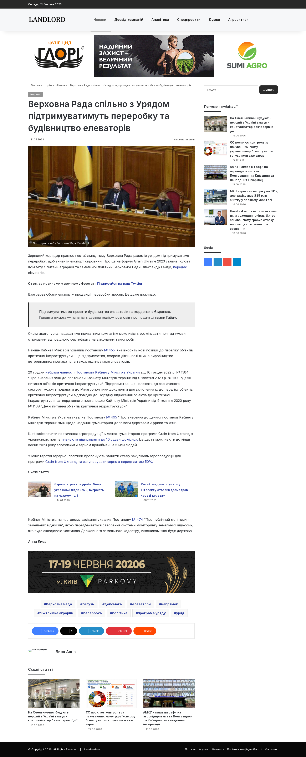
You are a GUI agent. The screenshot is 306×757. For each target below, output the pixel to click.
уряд (180, 613)
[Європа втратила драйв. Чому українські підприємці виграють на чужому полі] (39, 489)
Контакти (271, 749)
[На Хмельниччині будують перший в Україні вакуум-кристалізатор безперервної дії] (54, 693)
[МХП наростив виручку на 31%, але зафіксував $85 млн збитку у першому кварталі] (215, 197)
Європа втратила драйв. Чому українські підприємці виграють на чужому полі (79, 489)
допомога (113, 604)
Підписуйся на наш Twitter (120, 283)
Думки (214, 19)
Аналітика (160, 19)
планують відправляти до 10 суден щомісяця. (100, 439)
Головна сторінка (42, 85)
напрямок (169, 604)
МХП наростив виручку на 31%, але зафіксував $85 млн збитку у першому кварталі (254, 195)
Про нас (190, 749)
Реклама (218, 749)
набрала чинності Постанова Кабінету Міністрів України (92, 372)
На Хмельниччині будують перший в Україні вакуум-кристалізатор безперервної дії (52, 716)
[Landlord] (47, 19)
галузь (88, 604)
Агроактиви (238, 19)
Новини (99, 19)
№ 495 (111, 417)
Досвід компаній (128, 19)
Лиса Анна (65, 652)
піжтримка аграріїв (56, 613)
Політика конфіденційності (244, 749)
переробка (92, 613)
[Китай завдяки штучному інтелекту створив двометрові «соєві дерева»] (126, 489)
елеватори (141, 604)
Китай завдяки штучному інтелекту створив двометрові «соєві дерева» (165, 489)
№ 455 (109, 350)
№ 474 (137, 519)
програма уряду (152, 613)
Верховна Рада (59, 604)
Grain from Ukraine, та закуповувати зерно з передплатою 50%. (99, 462)
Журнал (204, 749)
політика (119, 613)
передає (180, 267)
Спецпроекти (188, 19)
